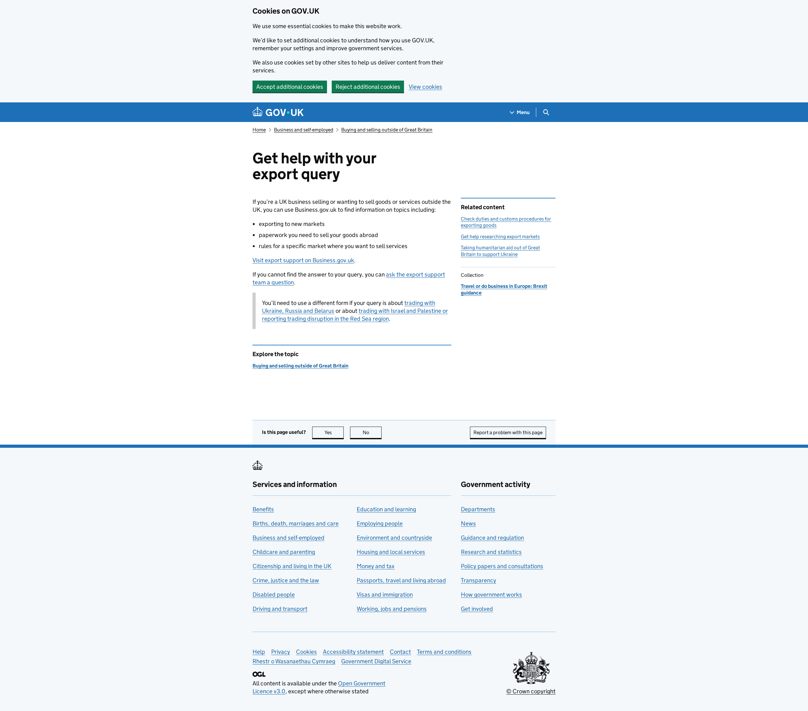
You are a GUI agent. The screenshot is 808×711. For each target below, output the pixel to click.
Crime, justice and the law (285, 580)
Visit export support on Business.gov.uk (303, 260)
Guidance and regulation (492, 537)
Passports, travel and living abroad (401, 580)
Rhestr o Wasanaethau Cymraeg (293, 661)
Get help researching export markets (500, 237)
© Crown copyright (531, 691)
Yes (334, 432)
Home (259, 130)
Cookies (306, 651)
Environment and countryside (394, 537)
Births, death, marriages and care (295, 523)
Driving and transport (279, 608)
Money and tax (376, 566)
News (468, 523)
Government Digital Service (376, 661)
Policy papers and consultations (502, 566)
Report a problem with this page (508, 432)
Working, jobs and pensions (392, 608)
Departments (478, 509)
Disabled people (273, 594)
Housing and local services (391, 552)
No (372, 432)
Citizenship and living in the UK (291, 566)
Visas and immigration (385, 594)
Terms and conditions (444, 651)
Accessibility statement (353, 651)
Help (258, 651)
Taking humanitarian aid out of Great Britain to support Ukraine (500, 251)
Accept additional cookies (289, 86)
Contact (400, 651)
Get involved (477, 608)
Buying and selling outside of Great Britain (386, 130)
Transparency (478, 580)
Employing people (380, 523)
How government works (491, 594)
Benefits (263, 509)
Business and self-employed (303, 130)
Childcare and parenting (283, 552)
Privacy (280, 651)
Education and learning (386, 509)
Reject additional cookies (368, 86)
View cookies (425, 87)
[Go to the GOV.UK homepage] (278, 112)
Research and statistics (491, 552)
